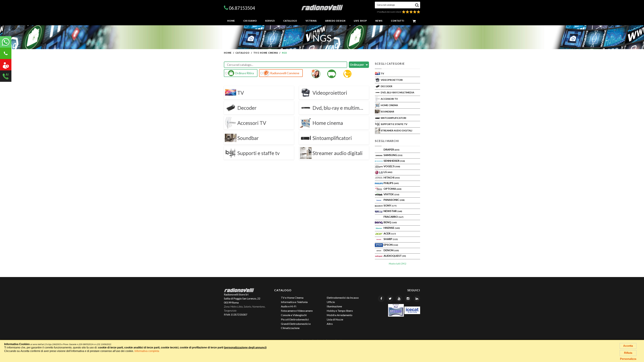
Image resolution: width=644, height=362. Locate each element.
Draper (391, 149)
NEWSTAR (393, 211)
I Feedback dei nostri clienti (389, 12)
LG (388, 171)
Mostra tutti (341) (397, 263)
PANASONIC (394, 199)
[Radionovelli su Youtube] (399, 298)
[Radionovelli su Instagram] (408, 298)
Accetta (628, 345)
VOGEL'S (392, 166)
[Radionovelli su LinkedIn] (416, 298)
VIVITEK (391, 194)
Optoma (392, 188)
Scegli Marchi (387, 141)
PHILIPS (391, 183)
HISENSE (392, 227)
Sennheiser (394, 160)
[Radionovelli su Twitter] (390, 298)
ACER (390, 233)
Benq (390, 222)
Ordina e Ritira (244, 73)
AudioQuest (395, 255)
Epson (391, 244)
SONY (390, 205)
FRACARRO (393, 216)
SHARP (391, 238)
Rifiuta (628, 352)
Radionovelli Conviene (284, 73)
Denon (391, 250)
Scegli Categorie (390, 63)
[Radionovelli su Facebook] (381, 298)
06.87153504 (242, 8)
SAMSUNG (393, 155)
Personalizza (628, 358)
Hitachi (392, 177)
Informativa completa (147, 351)
